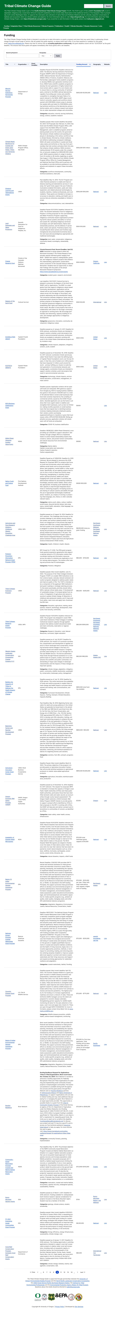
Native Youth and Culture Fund (9, 483)
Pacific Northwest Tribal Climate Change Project (50, 11)
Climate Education (77, 26)
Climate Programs (48, 26)
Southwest (96, 525)
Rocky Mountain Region (96, 1198)
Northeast (96, 529)
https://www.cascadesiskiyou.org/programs (54, 272)
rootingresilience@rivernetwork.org (51, 1121)
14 (72, 1272)
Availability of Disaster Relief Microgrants (10, 839)
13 (68, 1272)
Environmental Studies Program (41, 1281)
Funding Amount (83, 64)
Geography (42, 52)
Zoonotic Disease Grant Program (9, 993)
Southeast (96, 531)
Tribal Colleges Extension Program (10, 591)
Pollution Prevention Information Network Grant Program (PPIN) (10, 558)
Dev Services (79, 1306)
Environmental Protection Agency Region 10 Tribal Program (69, 1285)
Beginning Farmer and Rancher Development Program (9, 730)
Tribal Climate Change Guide (27, 6)
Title (6, 64)
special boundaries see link (96, 938)
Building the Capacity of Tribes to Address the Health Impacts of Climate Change (10, 688)
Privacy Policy (59, 1306)
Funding (6, 26)
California (96, 263)
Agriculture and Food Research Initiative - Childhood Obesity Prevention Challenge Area (10, 529)
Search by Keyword (11, 52)
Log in (111, 26)
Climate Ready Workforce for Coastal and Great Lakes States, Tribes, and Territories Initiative (10, 148)
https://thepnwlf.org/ (77, 17)
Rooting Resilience (57, 1091)
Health (67, 26)
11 (61, 1272)
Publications (59, 26)
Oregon (95, 261)
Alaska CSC (97, 657)
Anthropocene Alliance (49, 1093)
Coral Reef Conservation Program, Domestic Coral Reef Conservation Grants (10, 1253)
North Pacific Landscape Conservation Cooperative (72, 1281)
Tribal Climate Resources (32, 26)
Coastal (95, 148)
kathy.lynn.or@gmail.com (16, 43)
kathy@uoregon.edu (73, 1287)
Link (105, 92)
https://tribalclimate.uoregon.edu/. (35, 19)
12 (65, 1272)
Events (6, 28)
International (97, 302)
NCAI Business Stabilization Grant (10, 405)
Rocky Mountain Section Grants (10, 1199)
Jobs (100, 26)
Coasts (95, 1167)
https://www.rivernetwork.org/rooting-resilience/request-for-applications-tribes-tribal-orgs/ (55, 1133)
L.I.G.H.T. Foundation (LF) (96, 11)
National (96, 92)
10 (57, 1272)
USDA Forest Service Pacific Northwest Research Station (51, 1283)
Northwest (96, 523)
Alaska (95, 535)
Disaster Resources (90, 26)
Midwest (96, 527)
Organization (22, 64)
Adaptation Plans (16, 26)
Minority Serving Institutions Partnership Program (9, 93)
